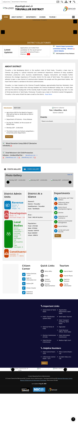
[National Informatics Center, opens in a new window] (39, 390)
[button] (74, 17)
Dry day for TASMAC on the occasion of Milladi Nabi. (18, 123)
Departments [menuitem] (31, 17)
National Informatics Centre (65, 378)
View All (69, 174)
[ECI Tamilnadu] (39, 368)
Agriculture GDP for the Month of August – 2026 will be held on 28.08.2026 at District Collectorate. (19, 114)
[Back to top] (73, 419)
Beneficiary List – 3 (28, 157)
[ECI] (19, 369)
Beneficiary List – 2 (12, 157)
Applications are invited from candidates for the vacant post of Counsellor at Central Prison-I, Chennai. (30, 51)
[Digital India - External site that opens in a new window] (67, 13)
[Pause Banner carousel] (75, 21)
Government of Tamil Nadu (19, 2)
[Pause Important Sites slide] (65, 369)
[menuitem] (58, 2)
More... (58, 236)
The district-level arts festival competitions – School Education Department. (20, 132)
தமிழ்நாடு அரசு (6, 2)
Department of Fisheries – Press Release (19, 119)
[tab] (8, 108)
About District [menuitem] (17, 17)
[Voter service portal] (58, 368)
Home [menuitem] (6, 17)
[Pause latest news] (47, 55)
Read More (48, 94)
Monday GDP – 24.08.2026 (14, 128)
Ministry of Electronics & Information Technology (33, 380)
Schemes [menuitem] (42, 17)
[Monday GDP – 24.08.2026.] (16, 180)
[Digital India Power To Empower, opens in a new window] (53, 390)
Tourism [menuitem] (52, 17)
